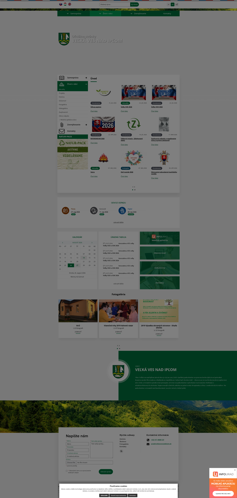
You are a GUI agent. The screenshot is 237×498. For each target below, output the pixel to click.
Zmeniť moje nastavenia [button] (118, 495)
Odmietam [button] (132, 495)
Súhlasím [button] (104, 495)
